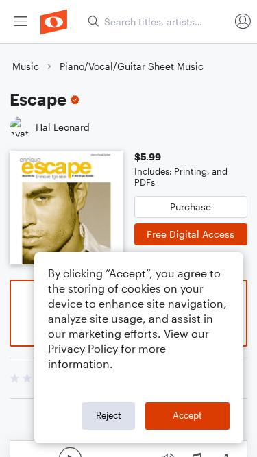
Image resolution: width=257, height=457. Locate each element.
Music (25, 66)
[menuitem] (20, 21)
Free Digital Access (190, 234)
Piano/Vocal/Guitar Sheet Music (132, 66)
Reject (108, 415)
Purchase (190, 206)
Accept (187, 415)
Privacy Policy (83, 348)
